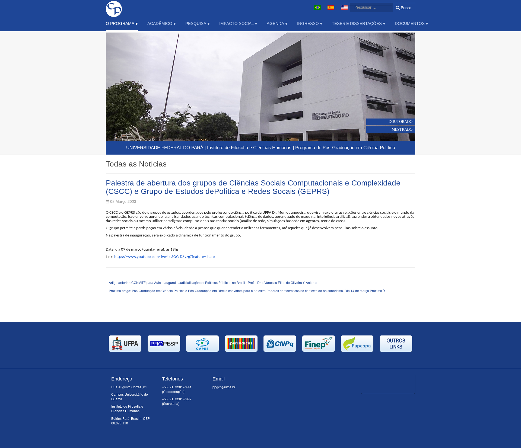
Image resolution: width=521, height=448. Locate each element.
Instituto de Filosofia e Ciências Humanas (249, 147)
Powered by (390, 400)
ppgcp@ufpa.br (223, 387)
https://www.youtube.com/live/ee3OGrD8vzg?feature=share (164, 257)
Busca (405, 7)
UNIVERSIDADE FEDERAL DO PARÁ (164, 147)
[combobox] (368, 7)
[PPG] (114, 7)
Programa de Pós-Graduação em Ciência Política (345, 147)
